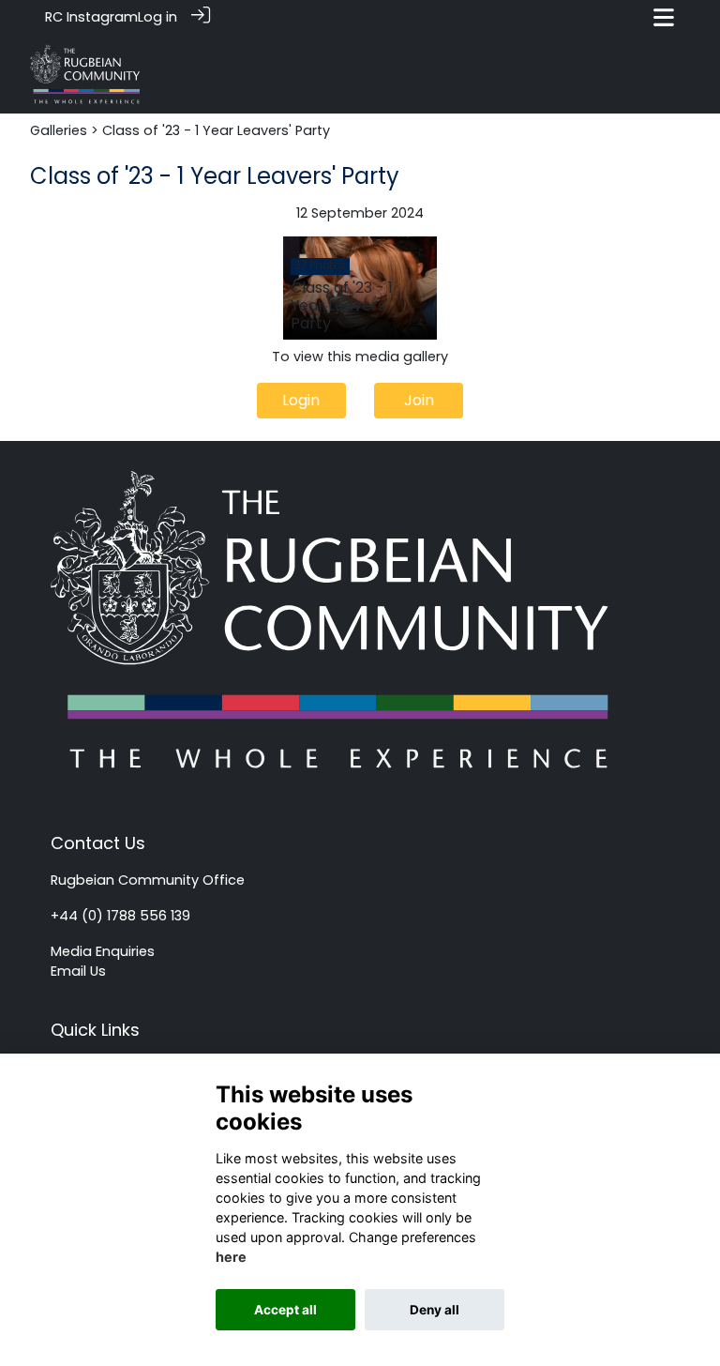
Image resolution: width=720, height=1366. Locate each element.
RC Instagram (91, 17)
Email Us (78, 971)
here (231, 1257)
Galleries (58, 130)
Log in (157, 17)
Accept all (285, 1309)
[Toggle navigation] (663, 17)
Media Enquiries (103, 951)
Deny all (434, 1309)
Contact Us (98, 843)
